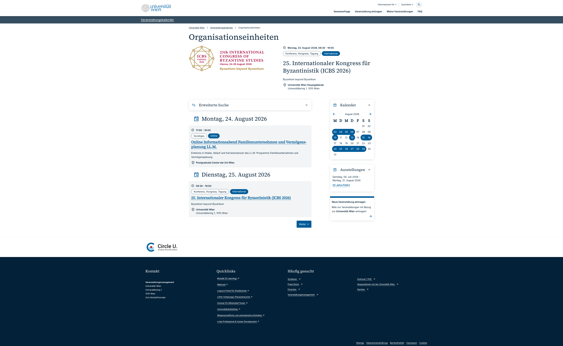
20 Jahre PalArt (341, 185)
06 (352, 131)
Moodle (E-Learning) (227, 278)
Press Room (294, 284)
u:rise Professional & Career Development (237, 321)
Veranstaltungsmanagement (301, 294)
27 (352, 148)
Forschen (292, 289)
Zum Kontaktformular (155, 297)
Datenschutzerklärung (377, 343)
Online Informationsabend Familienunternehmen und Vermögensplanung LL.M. (249, 144)
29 (363, 148)
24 (335, 148)
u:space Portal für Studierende (232, 290)
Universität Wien (197, 27)
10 (335, 137)
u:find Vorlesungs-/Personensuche (234, 297)
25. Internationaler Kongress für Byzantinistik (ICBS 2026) (326, 66)
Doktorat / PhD (364, 279)
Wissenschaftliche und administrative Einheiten (240, 315)
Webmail (221, 284)
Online (213, 135)
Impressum (411, 343)
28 (357, 148)
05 (346, 131)
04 (340, 131)
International (331, 53)
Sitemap (360, 343)
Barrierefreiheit (397, 343)
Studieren (292, 279)
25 (340, 148)
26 (346, 148)
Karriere (361, 289)
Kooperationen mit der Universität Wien (376, 284)
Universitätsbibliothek (227, 309)
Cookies (423, 343)
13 (352, 137)
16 (369, 137)
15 (363, 137)
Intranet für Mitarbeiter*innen (231, 303)
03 (335, 131)
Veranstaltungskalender (157, 20)
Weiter (303, 224)
